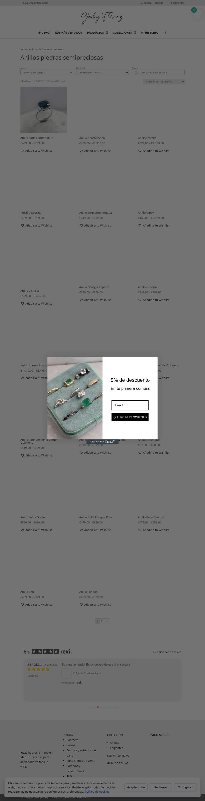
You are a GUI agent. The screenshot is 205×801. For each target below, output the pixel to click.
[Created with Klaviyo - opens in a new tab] (102, 441)
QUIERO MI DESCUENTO (130, 417)
